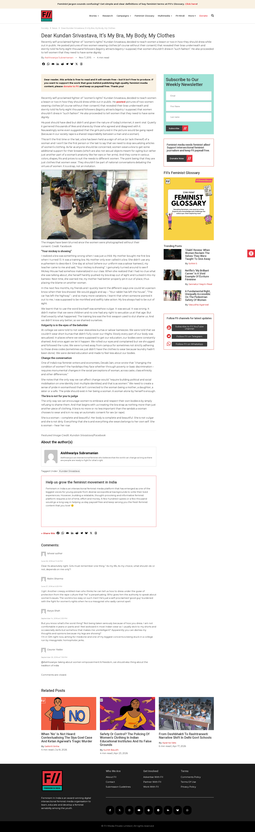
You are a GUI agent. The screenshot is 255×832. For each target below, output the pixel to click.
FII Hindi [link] (180, 15)
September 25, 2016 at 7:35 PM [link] (54, 657)
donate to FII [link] (71, 86)
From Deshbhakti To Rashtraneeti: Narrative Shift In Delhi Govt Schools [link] (185, 735)
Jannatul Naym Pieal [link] (200, 284)
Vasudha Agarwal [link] (199, 304)
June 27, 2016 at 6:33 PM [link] (51, 586)
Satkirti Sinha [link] (52, 746)
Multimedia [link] (164, 15)
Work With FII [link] (151, 786)
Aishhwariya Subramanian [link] (59, 57)
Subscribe (174, 128)
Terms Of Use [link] (188, 781)
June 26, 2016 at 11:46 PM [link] (52, 561)
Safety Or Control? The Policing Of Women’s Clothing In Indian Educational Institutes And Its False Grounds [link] (126, 739)
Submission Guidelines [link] (118, 786)
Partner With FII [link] (152, 781)
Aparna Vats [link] (169, 742)
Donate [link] (203, 15)
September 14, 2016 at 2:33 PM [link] (54, 618)
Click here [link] (191, 4)
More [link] (191, 15)
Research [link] (108, 15)
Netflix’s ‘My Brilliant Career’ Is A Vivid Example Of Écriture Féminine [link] (197, 275)
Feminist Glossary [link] (144, 15)
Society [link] (45, 28)
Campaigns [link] (123, 15)
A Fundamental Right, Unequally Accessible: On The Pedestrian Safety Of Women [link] (198, 295)
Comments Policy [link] (191, 777)
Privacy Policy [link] (188, 786)
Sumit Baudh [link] (110, 749)
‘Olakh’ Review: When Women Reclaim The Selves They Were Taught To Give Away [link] (197, 254)
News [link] (54, 28)
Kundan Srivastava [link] (69, 471)
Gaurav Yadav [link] (55, 649)
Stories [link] (93, 15)
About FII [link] (111, 777)
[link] (251, 253)
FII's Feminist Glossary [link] (182, 173)
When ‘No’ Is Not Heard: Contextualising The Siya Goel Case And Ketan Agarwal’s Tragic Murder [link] (66, 737)
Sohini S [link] (193, 263)
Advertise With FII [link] (153, 777)
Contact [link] (110, 781)
